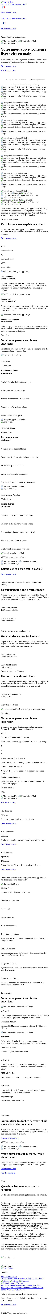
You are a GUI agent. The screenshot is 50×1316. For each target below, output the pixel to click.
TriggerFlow (32, 1285)
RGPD (22, 1290)
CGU (9, 1290)
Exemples (4, 4)
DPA (18, 1290)
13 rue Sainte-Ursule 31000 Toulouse (9, 1278)
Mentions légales (7, 1288)
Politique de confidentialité (24, 1288)
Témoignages (18, 4)
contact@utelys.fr (20, 1279)
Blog (38, 1285)
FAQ (25, 4)
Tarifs (10, 4)
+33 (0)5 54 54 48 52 (35, 1279)
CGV (14, 1290)
